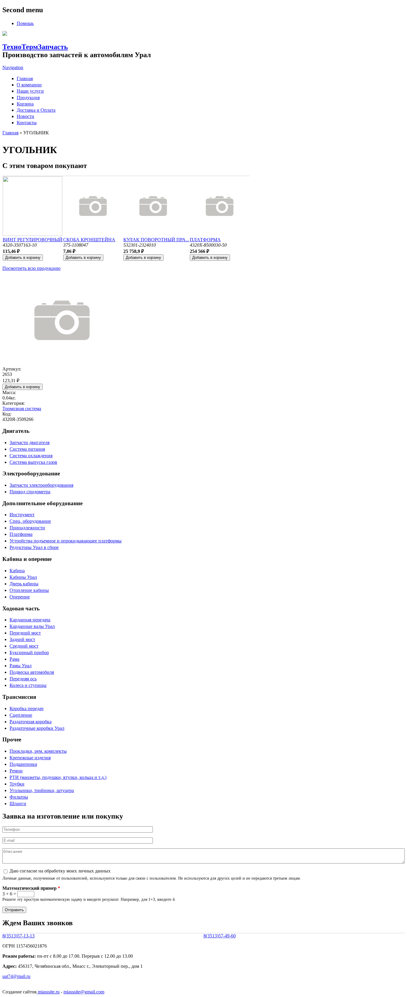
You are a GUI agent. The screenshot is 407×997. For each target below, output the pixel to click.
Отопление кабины (29, 590)
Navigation (12, 67)
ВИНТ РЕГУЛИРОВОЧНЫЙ (33, 239)
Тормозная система (21, 408)
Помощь (25, 23)
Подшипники (23, 764)
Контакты (27, 122)
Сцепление (21, 715)
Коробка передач (27, 708)
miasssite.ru (48, 991)
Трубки (17, 783)
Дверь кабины (24, 583)
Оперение (20, 596)
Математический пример (31, 888)
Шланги (18, 803)
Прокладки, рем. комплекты (38, 751)
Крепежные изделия (30, 757)
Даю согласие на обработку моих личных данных (60, 870)
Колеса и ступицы (28, 685)
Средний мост (24, 645)
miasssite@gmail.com (83, 991)
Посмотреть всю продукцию (31, 268)
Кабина (17, 570)
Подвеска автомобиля (32, 672)
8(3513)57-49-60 (220, 935)
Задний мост (22, 639)
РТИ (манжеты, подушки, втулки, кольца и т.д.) (58, 777)
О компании (29, 84)
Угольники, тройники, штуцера (42, 790)
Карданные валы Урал (32, 626)
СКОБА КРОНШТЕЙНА (89, 239)
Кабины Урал (23, 577)
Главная (25, 78)
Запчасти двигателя (29, 442)
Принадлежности (27, 527)
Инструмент (22, 514)
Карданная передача (30, 619)
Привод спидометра (30, 491)
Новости (25, 116)
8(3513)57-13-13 (18, 935)
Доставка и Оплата (36, 110)
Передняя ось (23, 678)
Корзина (25, 103)
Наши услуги (30, 91)
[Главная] (4, 34)
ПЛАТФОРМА (205, 239)
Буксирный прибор (29, 652)
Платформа (21, 534)
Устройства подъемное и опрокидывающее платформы (66, 540)
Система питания (27, 449)
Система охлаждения (31, 455)
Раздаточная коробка (31, 721)
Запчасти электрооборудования (41, 485)
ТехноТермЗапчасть (35, 47)
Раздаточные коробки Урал (37, 728)
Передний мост (25, 632)
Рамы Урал (21, 665)
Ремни (16, 770)
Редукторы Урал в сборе (34, 547)
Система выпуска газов (33, 462)
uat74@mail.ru (16, 976)
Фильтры (19, 797)
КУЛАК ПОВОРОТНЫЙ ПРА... (156, 239)
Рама (14, 659)
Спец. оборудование (30, 521)
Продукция (28, 97)
